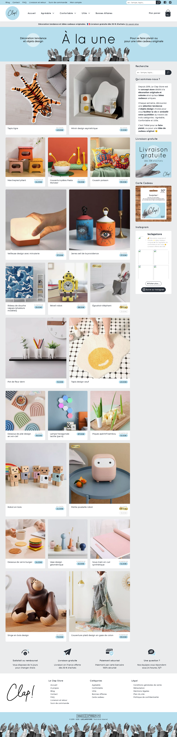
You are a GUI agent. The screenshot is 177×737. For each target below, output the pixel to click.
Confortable (97, 688)
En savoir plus (132, 24)
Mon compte (76, 2)
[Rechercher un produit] (158, 2)
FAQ (24, 2)
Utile (94, 691)
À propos (54, 688)
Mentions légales (141, 691)
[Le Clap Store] (12, 13)
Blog (8, 2)
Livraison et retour (37, 2)
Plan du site (139, 694)
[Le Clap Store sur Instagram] (170, 2)
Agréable (96, 685)
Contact (16, 2)
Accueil (53, 685)
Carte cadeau (98, 697)
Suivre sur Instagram (155, 289)
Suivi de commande (58, 2)
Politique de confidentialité (146, 697)
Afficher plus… (153, 283)
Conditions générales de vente (147, 685)
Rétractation (139, 688)
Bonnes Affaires (99, 694)
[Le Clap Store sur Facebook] (165, 2)
